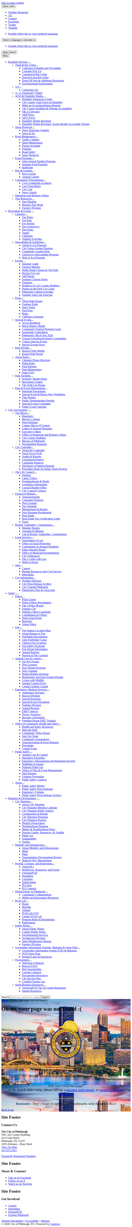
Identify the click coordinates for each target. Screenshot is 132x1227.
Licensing (27, 879)
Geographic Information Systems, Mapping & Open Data (46, 947)
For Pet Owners (30, 661)
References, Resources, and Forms (40, 869)
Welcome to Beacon (33, 963)
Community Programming (29, 179)
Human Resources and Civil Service (41, 571)
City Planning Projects (34, 820)
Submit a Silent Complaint (36, 611)
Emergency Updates (33, 792)
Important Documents (34, 391)
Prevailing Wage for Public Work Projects (44, 468)
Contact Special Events (34, 341)
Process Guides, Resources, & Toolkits (43, 832)
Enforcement (29, 882)
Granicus (55, 1224)
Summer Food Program (34, 164)
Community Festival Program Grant (41, 329)
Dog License (29, 173)
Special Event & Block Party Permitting (43, 394)
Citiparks (20, 214)
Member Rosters (31, 527)
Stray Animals (29, 670)
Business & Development (22, 798)
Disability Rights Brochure (36, 120)
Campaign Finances (32, 462)
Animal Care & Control (28, 658)
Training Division (31, 705)
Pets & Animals (23, 170)
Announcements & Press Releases (40, 742)
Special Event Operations (36, 702)
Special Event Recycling (35, 77)
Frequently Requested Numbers (18, 1156)
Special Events (23, 319)
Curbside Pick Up (31, 71)
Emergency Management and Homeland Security (48, 761)
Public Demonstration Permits (38, 400)
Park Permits (22, 347)
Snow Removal (23, 127)
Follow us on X (16, 1180)
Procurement (22, 959)
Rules (25, 313)
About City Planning (33, 804)
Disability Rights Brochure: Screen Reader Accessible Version (55, 124)
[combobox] (18, 40)
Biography (28, 416)
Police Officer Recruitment (36, 602)
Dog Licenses (29, 503)
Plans (25, 854)
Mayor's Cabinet (31, 419)
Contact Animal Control (35, 686)
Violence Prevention (33, 776)
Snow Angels (29, 192)
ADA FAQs (28, 117)
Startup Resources (32, 990)
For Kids (27, 220)
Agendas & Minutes (33, 531)
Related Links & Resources (37, 956)
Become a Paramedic (33, 717)
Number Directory (32, 580)
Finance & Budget (25, 493)
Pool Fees (27, 310)
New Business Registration (36, 512)
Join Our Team (30, 736)
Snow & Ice (28, 133)
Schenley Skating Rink (34, 378)
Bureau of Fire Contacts (35, 655)
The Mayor (21, 413)
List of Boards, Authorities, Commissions (44, 534)
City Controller (23, 447)
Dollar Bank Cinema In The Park (40, 270)
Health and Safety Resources (37, 726)
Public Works (22, 925)
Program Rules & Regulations (38, 919)
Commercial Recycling (34, 74)
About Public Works (33, 928)
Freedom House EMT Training (39, 720)
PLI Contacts (29, 888)
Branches (27, 621)
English (33, 33)
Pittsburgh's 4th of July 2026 (37, 335)
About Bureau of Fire (33, 633)
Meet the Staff (29, 729)
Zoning (26, 841)
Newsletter (28, 745)
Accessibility (32, 1220)
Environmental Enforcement (37, 83)
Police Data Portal (32, 618)
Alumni (26, 910)
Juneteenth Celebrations (35, 332)
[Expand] (29, 62)
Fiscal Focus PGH (32, 453)
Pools (18, 298)
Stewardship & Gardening (29, 242)
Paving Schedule (31, 145)
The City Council (24, 472)
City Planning (22, 801)
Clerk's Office (29, 478)
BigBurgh (27, 167)
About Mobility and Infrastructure (40, 848)
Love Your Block (31, 186)
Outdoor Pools (30, 304)
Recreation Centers (32, 381)
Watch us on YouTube (20, 1183)
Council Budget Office (34, 487)
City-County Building (34, 437)
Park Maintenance (32, 369)
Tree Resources (23, 198)
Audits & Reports (31, 456)
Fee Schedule (29, 506)
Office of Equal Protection (36, 543)
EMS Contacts (30, 711)
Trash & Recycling (25, 65)
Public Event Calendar (34, 406)
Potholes (26, 148)
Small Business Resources (29, 984)
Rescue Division (31, 695)
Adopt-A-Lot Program (34, 245)
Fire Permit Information (34, 649)
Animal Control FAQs (34, 683)
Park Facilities (22, 375)
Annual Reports (30, 652)
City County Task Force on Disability (42, 102)
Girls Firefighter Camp (34, 639)
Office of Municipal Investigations (40, 552)
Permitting (27, 876)
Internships (28, 574)
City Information (24, 577)
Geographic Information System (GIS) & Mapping (49, 950)
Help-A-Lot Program (33, 257)
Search (5, 997)
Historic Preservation (33, 823)
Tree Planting (29, 201)
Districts (26, 475)
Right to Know (30, 562)
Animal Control (30, 176)
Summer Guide (30, 263)
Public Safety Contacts (34, 779)
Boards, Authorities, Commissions (33, 524)
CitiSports (27, 235)
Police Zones (29, 599)
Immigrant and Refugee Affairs (32, 195)
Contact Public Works (34, 931)
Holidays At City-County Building (40, 285)
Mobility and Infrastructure (29, 844)
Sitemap (45, 1220)
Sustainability (29, 838)
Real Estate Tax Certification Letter (41, 518)
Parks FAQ (28, 372)
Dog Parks (28, 229)
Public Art (27, 835)
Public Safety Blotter (33, 785)
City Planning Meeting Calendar (39, 807)
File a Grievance (31, 111)
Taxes (25, 521)
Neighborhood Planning (35, 826)
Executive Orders (31, 431)
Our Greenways (30, 226)
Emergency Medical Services (31, 689)
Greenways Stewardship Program (40, 254)
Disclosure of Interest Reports (38, 465)
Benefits (26, 907)
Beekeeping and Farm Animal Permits (42, 677)
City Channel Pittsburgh (35, 587)
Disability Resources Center (37, 99)
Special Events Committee (36, 403)
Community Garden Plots (36, 251)
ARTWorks (28, 276)
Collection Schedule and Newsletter (41, 68)
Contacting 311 (30, 89)
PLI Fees (27, 885)
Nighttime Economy (33, 764)
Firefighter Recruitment (34, 636)
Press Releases (30, 422)
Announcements (31, 496)
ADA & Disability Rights (29, 96)
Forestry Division (31, 207)
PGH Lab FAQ (30, 913)
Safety (11, 593)
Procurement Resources (35, 975)
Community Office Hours (36, 733)
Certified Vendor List (33, 981)
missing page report (80, 1090)
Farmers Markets (31, 266)
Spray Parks (28, 307)
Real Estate (28, 515)
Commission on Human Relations (40, 546)
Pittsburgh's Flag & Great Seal (38, 590)
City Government (17, 409)
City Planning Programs (35, 816)
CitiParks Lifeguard (32, 316)
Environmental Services (35, 935)
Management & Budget (34, 509)
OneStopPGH (29, 872)
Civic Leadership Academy (37, 183)
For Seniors (28, 223)
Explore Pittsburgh (18, 1215)
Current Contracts (31, 972)
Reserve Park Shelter (33, 350)
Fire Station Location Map (36, 630)
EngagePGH (15, 1211)
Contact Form (29, 748)
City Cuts (27, 189)
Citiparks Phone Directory (36, 360)
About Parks (22, 357)
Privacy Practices (31, 714)
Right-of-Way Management (37, 860)
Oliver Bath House (32, 301)
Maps (25, 851)
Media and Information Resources (40, 897)
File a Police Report (32, 605)
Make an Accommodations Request (41, 105)
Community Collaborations (36, 894)
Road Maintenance (25, 136)
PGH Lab (20, 900)
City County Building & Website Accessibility (47, 108)
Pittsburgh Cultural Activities (37, 291)
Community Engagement (35, 739)
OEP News (28, 114)
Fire (17, 627)
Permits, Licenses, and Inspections (33, 863)
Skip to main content (12, 2)
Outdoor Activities (32, 239)
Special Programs (31, 698)
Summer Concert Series (35, 279)
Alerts (18, 782)
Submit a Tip (29, 608)
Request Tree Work (32, 204)
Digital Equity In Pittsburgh (30, 891)
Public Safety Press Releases (37, 789)
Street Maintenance (32, 142)
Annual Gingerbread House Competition (44, 338)
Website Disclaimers (12, 1220)
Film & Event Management (30, 388)
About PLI (28, 866)
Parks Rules (28, 363)
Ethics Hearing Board (34, 549)
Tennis (25, 232)
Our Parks (27, 217)
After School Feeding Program (38, 161)
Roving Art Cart (31, 273)
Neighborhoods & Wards (35, 481)
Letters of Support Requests (37, 428)
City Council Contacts (34, 490)
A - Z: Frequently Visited (28, 92)
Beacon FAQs (29, 966)
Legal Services (23, 537)
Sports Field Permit (32, 353)
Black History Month (33, 326)
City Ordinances (31, 555)
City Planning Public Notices (37, 810)
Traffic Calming (30, 139)
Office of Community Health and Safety (37, 723)
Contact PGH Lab (32, 916)
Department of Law (32, 540)
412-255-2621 (9, 1150)
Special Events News (33, 344)
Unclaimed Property (33, 459)
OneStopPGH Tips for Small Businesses (44, 987)
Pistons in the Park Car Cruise (38, 288)
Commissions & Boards (35, 813)
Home (25, 903)
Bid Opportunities (31, 969)
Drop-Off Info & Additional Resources (43, 80)
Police (18, 596)
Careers (26, 568)
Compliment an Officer (34, 615)
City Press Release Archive (36, 583)
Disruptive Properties (33, 757)
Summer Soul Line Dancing (37, 294)
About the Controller (33, 450)
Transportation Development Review (42, 857)
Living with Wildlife (33, 680)
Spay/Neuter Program (34, 667)
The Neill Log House (33, 385)
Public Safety (22, 751)
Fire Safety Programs (33, 646)
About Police (29, 624)
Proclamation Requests (34, 444)
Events (19, 260)
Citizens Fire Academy (34, 642)
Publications (28, 922)
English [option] (33, 46)
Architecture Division (33, 938)
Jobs (17, 565)
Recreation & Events (19, 211)
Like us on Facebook (19, 1177)
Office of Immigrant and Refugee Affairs (44, 434)
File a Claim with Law (34, 559)
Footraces (27, 282)
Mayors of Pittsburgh (33, 440)
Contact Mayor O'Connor (36, 425)
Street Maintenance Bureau (36, 941)
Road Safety (28, 152)
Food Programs (23, 158)
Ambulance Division (33, 692)
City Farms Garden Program (37, 248)
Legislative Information (34, 484)
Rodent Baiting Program (35, 674)
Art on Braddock (31, 322)
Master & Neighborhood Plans (38, 829)
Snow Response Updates (35, 130)
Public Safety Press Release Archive (41, 795)
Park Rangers (29, 366)
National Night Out (32, 767)
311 (17, 86)
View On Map (9, 1147)
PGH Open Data (31, 953)
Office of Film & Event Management (42, 770)
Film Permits (29, 397)
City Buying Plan (31, 978)
